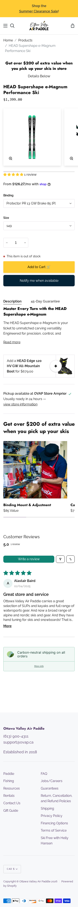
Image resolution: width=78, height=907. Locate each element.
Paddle (8, 774)
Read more (11, 342)
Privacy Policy (51, 816)
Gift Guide (10, 811)
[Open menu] (5, 25)
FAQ (44, 774)
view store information (20, 404)
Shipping (47, 808)
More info (39, 666)
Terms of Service (54, 830)
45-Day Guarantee (45, 301)
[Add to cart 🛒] (56, 366)
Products (25, 40)
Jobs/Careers (51, 781)
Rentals (9, 796)
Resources (11, 788)
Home (8, 40)
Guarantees (49, 788)
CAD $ (11, 869)
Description (12, 301)
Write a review (29, 559)
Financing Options (54, 823)
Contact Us (11, 803)
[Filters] (60, 559)
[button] (13, 175)
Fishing (8, 781)
